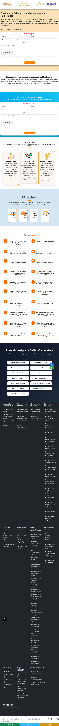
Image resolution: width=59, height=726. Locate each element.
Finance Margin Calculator (18, 393)
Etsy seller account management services (50, 411)
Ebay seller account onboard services (7, 535)
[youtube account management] (54, 4)
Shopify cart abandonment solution (35, 647)
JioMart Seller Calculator (18, 373)
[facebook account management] (47, 4)
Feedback (8, 687)
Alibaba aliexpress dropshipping (48, 535)
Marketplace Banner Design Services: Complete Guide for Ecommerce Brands (45, 303)
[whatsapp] (52, 367)
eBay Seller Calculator (41, 373)
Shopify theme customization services (36, 580)
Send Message (29, 62)
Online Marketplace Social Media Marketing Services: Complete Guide (45, 314)
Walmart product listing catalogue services (22, 542)
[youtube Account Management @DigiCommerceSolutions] (50, 719)
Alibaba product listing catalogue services (50, 546)
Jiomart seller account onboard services (35, 411)
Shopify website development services (36, 573)
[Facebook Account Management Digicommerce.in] (45, 719)
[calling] (52, 364)
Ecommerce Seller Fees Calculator (41, 383)
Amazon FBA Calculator (41, 362)
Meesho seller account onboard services (22, 423)
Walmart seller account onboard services (22, 535)
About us (7, 671)
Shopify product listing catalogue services (36, 536)
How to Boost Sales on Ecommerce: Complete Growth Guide (45, 273)
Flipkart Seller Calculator (18, 362)
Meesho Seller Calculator (41, 367)
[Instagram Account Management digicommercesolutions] (47, 719)
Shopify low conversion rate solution (35, 631)
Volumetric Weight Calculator (41, 388)
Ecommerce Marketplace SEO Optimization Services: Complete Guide (18, 314)
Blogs (7, 679)
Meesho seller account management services (22, 411)
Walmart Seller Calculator (18, 378)
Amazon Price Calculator (18, 367)
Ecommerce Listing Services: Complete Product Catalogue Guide (18, 262)
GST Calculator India (18, 388)
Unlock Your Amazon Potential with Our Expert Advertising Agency (18, 303)
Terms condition (9, 684)
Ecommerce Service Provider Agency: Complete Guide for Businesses (18, 273)
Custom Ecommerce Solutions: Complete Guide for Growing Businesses (45, 293)
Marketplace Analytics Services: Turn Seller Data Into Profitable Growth (45, 335)
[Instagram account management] (51, 4)
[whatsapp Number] (54, 719)
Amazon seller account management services (8, 416)
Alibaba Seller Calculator (18, 383)
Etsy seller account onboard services (49, 418)
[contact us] (57, 719)
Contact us (8, 682)
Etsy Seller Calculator (41, 378)
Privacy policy (9, 674)
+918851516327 (40, 4)
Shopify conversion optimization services (36, 605)
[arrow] (5, 619)
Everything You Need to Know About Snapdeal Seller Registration (18, 243)
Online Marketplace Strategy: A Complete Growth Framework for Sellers (45, 325)
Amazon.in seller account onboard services (8, 423)
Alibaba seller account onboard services (49, 562)
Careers (7, 676)
